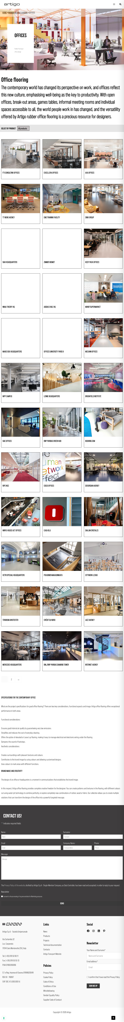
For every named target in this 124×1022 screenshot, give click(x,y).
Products (46, 935)
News (45, 931)
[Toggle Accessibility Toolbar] (113, 1018)
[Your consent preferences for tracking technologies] (4, 1018)
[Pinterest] (104, 931)
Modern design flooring (17, 12)
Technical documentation (52, 944)
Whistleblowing (48, 990)
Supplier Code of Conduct (52, 999)
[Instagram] (93, 931)
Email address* (92, 961)
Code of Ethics (48, 981)
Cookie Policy (48, 977)
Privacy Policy (48, 972)
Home (4, 12)
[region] (62, 39)
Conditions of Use (49, 986)
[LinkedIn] (98, 931)
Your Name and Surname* (96, 950)
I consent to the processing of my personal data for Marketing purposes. (22, 896)
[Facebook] (88, 931)
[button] (120, 4)
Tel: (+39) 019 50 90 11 (10, 955)
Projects (46, 940)
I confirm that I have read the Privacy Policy (104, 976)
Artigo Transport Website (52, 953)
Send (62, 903)
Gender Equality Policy (51, 995)
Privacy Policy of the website (14, 885)
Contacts (46, 949)
